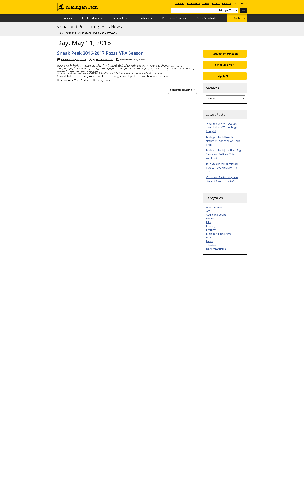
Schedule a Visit (224, 64)
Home (60, 32)
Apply (237, 17)
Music (209, 237)
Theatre (211, 245)
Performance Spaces (173, 17)
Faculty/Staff (193, 3)
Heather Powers (104, 59)
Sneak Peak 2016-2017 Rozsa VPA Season (100, 53)
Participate (118, 17)
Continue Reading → (182, 90)
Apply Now (224, 76)
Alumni (205, 3)
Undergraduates (216, 249)
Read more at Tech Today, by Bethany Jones (84, 80)
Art (208, 211)
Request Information (225, 53)
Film (208, 222)
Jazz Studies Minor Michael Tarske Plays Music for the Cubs (222, 167)
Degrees (65, 17)
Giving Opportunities (207, 17)
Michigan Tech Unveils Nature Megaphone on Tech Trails (223, 140)
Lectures (211, 230)
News (142, 59)
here (136, 73)
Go (243, 10)
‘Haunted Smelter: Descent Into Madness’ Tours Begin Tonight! (222, 127)
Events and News (91, 17)
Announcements (128, 59)
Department (143, 17)
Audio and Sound (216, 214)
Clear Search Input (215, 10)
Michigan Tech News (218, 233)
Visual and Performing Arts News (89, 26)
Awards (210, 218)
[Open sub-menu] (245, 3)
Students (179, 3)
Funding (211, 226)
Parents (216, 3)
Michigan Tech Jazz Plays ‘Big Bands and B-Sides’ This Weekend (223, 154)
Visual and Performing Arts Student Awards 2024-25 (222, 179)
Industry (226, 3)
